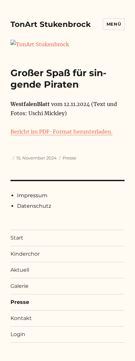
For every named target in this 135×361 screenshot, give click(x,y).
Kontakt (21, 318)
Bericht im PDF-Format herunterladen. (61, 131)
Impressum (32, 195)
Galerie (19, 286)
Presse (69, 157)
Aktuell (19, 270)
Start (16, 238)
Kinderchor (25, 254)
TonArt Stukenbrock (50, 24)
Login (17, 334)
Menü (113, 24)
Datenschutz (34, 206)
